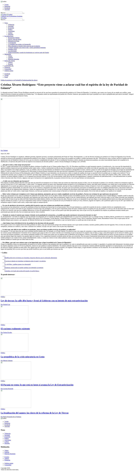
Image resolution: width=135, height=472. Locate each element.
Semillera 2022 (12, 49)
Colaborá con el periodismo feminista (11, 16)
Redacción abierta (9, 61)
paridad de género (32, 80)
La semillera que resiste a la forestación (19, 44)
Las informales (12, 51)
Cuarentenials (12, 42)
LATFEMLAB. (9, 65)
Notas (6, 23)
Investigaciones (8, 36)
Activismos (11, 31)
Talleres (10, 62)
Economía (11, 28)
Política (10, 29)
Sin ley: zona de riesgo (14, 39)
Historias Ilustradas (13, 59)
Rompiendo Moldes (14, 38)
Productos (7, 67)
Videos (10, 56)
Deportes (10, 34)
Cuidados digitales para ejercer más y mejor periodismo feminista (27, 47)
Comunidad (7, 69)
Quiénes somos (8, 70)
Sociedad (10, 26)
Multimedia (7, 54)
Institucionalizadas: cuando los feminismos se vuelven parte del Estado (28, 52)
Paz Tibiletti (4, 150)
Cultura (10, 33)
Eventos (10, 64)
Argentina (8, 80)
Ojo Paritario (23, 80)
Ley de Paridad (15, 80)
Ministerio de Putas (13, 41)
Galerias (10, 57)
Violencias (11, 24)
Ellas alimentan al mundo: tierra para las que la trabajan (24, 46)
